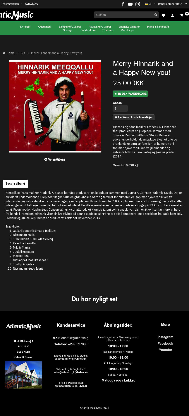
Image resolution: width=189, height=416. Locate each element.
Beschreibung (15, 183)
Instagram (165, 336)
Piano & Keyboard (158, 26)
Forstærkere (88, 30)
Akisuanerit (44, 26)
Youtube (165, 349)
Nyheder (25, 26)
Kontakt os (31, 3)
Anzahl (118, 103)
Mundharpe (127, 30)
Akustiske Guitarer (100, 26)
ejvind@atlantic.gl (66, 386)
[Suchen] (156, 14)
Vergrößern (56, 159)
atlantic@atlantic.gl (75, 337)
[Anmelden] (172, 15)
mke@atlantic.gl (64, 372)
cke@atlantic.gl (64, 358)
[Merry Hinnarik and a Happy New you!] (55, 106)
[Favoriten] (163, 15)
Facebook (165, 343)
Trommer (107, 30)
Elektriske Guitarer (70, 26)
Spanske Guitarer (129, 26)
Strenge (67, 30)
